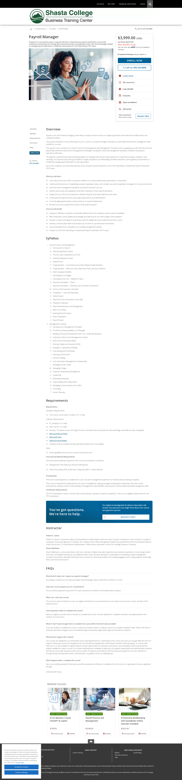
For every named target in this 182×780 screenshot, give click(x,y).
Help (116, 757)
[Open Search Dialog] (150, 4)
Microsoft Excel (55, 437)
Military (117, 753)
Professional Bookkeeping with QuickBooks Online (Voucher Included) (133, 721)
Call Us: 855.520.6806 (143, 29)
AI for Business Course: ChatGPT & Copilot (60, 719)
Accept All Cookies (21, 767)
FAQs (31, 147)
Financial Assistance (121, 755)
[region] (21, 761)
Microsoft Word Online (58, 434)
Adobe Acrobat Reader (58, 440)
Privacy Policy (94, 775)
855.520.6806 (34, 163)
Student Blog (137, 753)
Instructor (33, 143)
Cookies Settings (21, 772)
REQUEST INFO (143, 116)
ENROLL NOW (134, 60)
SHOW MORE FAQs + (54, 672)
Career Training (78, 753)
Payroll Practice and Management (95, 719)
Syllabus (33, 134)
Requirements (35, 138)
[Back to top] (91, 750)
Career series (128, 76)
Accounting (52, 29)
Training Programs (40, 29)
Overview (33, 129)
